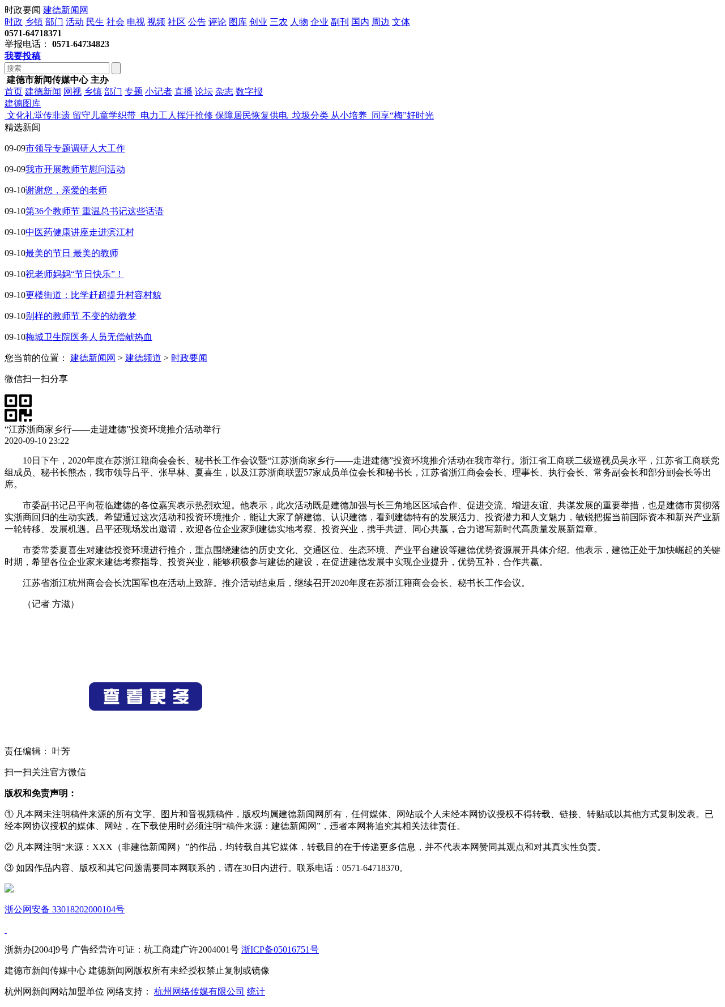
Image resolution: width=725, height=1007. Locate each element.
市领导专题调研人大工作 (75, 148)
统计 (256, 991)
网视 (72, 91)
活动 (75, 22)
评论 (217, 22)
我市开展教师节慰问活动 (75, 169)
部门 (54, 22)
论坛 (204, 91)
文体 (401, 22)
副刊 (340, 22)
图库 (238, 22)
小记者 (158, 91)
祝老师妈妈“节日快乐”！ (74, 274)
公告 (197, 22)
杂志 (224, 91)
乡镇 (34, 22)
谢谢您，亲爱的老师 (66, 190)
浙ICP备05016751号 (280, 949)
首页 (14, 91)
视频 (156, 22)
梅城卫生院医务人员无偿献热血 (88, 337)
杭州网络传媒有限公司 (199, 991)
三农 (279, 22)
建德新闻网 (65, 10)
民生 (95, 22)
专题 (134, 91)
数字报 (249, 91)
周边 (381, 22)
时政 (14, 22)
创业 (258, 22)
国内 (360, 22)
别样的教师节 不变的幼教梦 (81, 316)
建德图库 (23, 103)
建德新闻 (43, 91)
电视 (136, 22)
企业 (319, 22)
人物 (299, 22)
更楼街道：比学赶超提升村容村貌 (93, 295)
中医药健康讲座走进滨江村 (79, 232)
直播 (183, 91)
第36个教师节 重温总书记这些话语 (94, 211)
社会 (115, 22)
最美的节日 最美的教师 (71, 253)
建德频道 (143, 358)
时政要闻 (189, 358)
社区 (177, 22)
